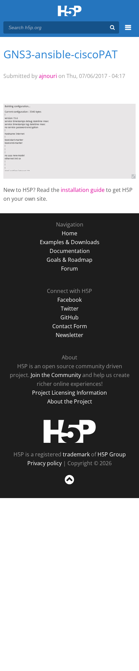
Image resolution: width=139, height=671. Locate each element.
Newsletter (69, 335)
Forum (69, 268)
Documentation (70, 251)
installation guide (83, 190)
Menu (128, 31)
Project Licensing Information (69, 392)
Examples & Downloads (70, 242)
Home (69, 233)
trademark (76, 454)
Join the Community (56, 375)
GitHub (69, 317)
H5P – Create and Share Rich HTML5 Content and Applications (69, 11)
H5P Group (112, 454)
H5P (70, 431)
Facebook (69, 299)
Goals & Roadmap (69, 259)
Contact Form (69, 326)
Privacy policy (44, 463)
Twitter (70, 308)
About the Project (69, 401)
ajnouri (48, 76)
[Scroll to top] (69, 484)
